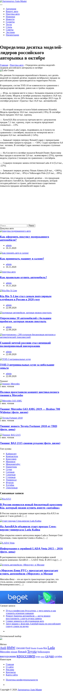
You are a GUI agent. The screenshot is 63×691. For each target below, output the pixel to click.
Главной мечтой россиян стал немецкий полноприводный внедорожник (25, 344)
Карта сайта (12, 675)
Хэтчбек (10, 485)
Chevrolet (20, 648)
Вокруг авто (12, 11)
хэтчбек (58, 656)
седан (49, 656)
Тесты (9, 24)
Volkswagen (43, 651)
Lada (51, 647)
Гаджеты (10, 22)
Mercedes (5, 651)
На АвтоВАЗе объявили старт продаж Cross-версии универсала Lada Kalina (28, 528)
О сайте (10, 667)
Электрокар (12, 487)
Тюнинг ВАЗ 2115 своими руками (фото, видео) (30, 443)
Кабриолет (11, 453)
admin (9, 245)
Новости (10, 19)
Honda (33, 648)
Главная (10, 664)
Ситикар (10, 472)
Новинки (10, 16)
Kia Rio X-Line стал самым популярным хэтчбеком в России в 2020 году (25, 298)
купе (38, 656)
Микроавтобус (13, 464)
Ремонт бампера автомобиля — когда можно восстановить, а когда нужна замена (28, 617)
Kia (45, 648)
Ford (27, 648)
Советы (9, 29)
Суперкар (11, 477)
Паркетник (11, 467)
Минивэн (10, 461)
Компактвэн (12, 456)
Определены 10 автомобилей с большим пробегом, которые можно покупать (25, 320)
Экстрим (10, 32)
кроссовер (26, 655)
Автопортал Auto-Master (30, 689)
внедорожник (8, 656)
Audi (3, 647)
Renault (22, 651)
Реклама (10, 669)
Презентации (12, 35)
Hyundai (40, 648)
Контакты (11, 672)
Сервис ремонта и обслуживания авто (25, 621)
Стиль (9, 27)
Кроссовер (11, 459)
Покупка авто (13, 14)
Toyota (32, 651)
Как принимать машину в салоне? (22, 258)
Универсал (11, 480)
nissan (14, 651)
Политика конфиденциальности (22, 680)
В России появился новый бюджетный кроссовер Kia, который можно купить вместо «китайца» (31, 506)
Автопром (11, 9)
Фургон (10, 482)
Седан (9, 469)
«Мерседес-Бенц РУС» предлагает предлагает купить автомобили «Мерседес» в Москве (29, 572)
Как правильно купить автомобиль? (23, 277)
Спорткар (11, 474)
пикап (43, 656)
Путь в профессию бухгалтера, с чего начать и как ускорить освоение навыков (31, 611)
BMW (11, 647)
